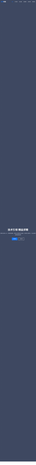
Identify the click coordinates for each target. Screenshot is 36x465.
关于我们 (16, 1)
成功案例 (25, 1)
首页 (12, 1)
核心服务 (20, 1)
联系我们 (33, 1)
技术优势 (29, 1)
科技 (3, 1)
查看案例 (14, 238)
